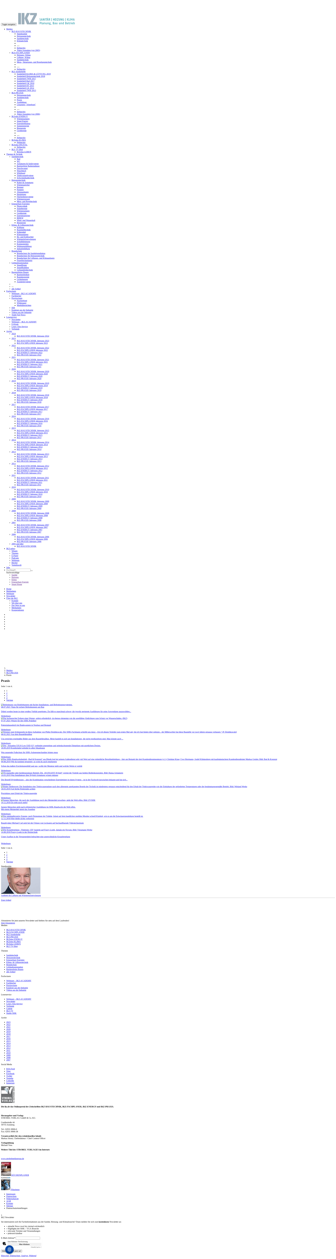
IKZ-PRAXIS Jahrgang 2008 (29, 520)
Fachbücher (16, 296)
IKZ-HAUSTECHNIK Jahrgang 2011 (33, 478)
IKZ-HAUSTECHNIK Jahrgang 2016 (33, 419)
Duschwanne (22, 168)
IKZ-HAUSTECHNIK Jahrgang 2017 (33, 407)
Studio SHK (11, 1013)
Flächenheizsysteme (25, 197)
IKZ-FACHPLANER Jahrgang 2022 (32, 350)
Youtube (9, 1078)
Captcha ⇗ (36, 1247)
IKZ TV (9, 1011)
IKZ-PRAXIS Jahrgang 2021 (29, 367)
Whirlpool (21, 173)
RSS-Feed (10, 1069)
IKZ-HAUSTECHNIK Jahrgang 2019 (33, 383)
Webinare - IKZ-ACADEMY (24, 293)
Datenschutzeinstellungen (16, 1208)
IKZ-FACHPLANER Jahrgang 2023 (32, 343)
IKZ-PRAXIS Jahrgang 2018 (29, 402)
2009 (14, 499)
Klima (14, 580)
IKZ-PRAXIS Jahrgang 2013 (29, 461)
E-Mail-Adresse (8, 1238)
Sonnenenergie (23, 126)
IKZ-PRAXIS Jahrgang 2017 (29, 414)
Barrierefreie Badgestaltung (28, 166)
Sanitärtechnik (23, 38)
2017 (14, 404)
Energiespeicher (23, 215)
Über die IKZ (12, 598)
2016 (14, 416)
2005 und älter (17, 544)
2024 (14, 334)
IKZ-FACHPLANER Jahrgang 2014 (32, 445)
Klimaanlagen (22, 234)
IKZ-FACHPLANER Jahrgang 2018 (32, 397)
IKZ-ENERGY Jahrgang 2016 (29, 423)
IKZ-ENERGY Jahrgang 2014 (29, 447)
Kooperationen (18, 610)
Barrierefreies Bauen (20, 272)
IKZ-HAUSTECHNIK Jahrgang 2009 (33, 501)
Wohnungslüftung (24, 246)
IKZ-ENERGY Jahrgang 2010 (29, 494)
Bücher (15, 563)
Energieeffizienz (23, 123)
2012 (14, 463)
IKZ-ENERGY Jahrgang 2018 (29, 400)
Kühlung (20, 227)
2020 (14, 369)
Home (8, 589)
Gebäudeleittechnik (25, 270)
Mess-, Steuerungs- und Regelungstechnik (34, 62)
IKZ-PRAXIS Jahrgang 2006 (29, 541)
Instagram (10, 1083)
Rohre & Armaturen (25, 182)
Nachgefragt (22, 300)
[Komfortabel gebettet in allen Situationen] (168, 745)
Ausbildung (22, 102)
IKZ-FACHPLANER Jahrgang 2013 (32, 456)
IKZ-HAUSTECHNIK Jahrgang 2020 (33, 371)
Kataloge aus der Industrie (22, 310)
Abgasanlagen (23, 192)
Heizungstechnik (24, 36)
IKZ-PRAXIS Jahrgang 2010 (29, 496)
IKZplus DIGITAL (20, 145)
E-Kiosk (15, 324)
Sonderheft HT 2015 (25, 86)
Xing (8, 1071)
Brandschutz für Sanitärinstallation (31, 253)
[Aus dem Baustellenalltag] (168, 732)
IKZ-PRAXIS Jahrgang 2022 (29, 355)
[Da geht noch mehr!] (168, 800)
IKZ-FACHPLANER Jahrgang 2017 (32, 409)
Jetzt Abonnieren (8, 923)
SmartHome (22, 265)
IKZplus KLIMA (19, 140)
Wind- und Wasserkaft (26, 220)
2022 (14, 345)
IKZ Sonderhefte (19, 71)
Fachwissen (11, 291)
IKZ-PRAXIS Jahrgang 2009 (29, 508)
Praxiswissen (17, 298)
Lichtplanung (22, 279)
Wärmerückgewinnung (26, 239)
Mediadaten (11, 591)
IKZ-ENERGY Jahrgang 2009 (29, 506)
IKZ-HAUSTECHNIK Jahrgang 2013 (33, 454)
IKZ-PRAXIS (17, 93)
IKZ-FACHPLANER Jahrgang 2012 (32, 468)
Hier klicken (24, 1244)
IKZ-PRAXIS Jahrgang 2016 (29, 426)
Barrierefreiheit (23, 275)
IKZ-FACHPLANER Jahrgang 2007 (32, 527)
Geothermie (22, 130)
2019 (14, 381)
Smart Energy (22, 121)
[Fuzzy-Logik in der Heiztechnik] (168, 830)
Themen (15, 553)
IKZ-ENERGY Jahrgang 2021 (29, 364)
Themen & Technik (14, 154)
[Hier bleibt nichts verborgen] (168, 816)
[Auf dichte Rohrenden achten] (168, 786)
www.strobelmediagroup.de (12, 1158)
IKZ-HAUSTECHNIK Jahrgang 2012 (33, 466)
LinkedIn (10, 1081)
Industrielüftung (23, 249)
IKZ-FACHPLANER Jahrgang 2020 (32, 374)
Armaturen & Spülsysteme (28, 164)
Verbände (15, 329)
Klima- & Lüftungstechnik (22, 225)
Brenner (20, 187)
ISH (13, 308)
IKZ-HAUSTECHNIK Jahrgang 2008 (33, 513)
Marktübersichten (24, 305)
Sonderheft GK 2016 (25, 83)
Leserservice (11, 317)
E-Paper (15, 556)
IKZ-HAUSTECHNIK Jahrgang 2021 (33, 360)
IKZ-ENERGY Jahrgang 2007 (29, 530)
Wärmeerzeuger (23, 199)
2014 (14, 440)
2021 (14, 357)
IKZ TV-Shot (17, 149)
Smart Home (17, 584)
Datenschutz (11, 1196)
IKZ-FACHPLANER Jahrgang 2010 (32, 492)
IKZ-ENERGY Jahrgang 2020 (29, 376)
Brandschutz (17, 251)
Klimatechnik (22, 41)
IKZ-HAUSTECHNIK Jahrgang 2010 (33, 489)
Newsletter (16, 319)
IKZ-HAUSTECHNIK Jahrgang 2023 (33, 341)
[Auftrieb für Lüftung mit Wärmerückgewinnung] (168, 881)
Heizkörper (21, 194)
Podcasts (15, 558)
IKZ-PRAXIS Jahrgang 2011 (29, 485)
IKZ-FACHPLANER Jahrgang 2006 (32, 539)
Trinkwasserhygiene (25, 175)
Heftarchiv (21, 48)
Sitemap (9, 1206)
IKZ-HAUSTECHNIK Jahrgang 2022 (33, 348)
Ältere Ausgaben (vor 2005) (28, 50)
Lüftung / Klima (23, 57)
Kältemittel (21, 232)
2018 (14, 393)
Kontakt (15, 601)
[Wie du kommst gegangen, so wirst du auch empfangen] (168, 759)
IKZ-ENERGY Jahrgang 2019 (29, 388)
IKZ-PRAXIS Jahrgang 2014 (29, 449)
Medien (9, 29)
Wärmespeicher (23, 185)
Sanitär (14, 575)
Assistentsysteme (24, 282)
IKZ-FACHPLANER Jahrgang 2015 (32, 433)
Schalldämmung (23, 241)
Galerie (9, 1008)
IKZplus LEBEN (24, 152)
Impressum (10, 1194)
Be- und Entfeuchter (25, 237)
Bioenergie (21, 128)
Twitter (9, 1076)
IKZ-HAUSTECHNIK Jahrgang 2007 (33, 525)
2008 (14, 511)
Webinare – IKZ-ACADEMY (24, 322)
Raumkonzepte (23, 277)
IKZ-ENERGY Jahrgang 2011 (29, 482)
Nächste (9, 700)
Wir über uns (17, 603)
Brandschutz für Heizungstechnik (30, 256)
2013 (14, 452)
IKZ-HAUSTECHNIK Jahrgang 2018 (33, 395)
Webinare (15, 560)
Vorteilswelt (16, 565)
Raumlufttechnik (24, 230)
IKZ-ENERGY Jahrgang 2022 (29, 352)
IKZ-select (10, 548)
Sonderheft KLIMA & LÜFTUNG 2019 (34, 74)
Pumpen (20, 190)
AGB (8, 1201)
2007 (14, 522)
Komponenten (23, 244)
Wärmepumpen (23, 119)
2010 (14, 487)
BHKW (20, 218)
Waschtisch (21, 171)
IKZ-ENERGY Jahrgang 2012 (29, 471)
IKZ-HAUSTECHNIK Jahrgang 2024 (33, 336)
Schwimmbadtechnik (25, 178)
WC (18, 161)
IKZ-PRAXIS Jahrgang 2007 (29, 532)
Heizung (15, 577)
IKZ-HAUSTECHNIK (21, 31)
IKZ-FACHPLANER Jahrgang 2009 (32, 504)
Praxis (19, 100)
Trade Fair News (18, 315)
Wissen (14, 551)
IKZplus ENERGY (20, 116)
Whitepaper (21, 303)
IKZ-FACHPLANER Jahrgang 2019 (32, 386)
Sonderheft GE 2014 (25, 88)
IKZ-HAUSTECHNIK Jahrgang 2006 (33, 537)
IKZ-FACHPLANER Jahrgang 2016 (32, 421)
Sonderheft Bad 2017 (26, 81)
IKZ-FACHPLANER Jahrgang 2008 (32, 515)
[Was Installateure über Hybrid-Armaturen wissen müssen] (168, 773)
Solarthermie (22, 208)
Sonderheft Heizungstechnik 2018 (31, 76)
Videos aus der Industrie (22, 312)
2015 (14, 428)
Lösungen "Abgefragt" (26, 105)
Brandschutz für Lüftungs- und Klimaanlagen (35, 258)
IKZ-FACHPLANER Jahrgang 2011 (32, 480)
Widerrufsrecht (12, 1199)
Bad (18, 159)
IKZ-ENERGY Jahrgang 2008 (29, 518)
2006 (14, 534)
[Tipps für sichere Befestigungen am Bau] (168, 705)
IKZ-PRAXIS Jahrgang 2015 (29, 437)
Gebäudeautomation (20, 263)
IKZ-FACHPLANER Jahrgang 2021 (32, 362)
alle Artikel (16, 289)
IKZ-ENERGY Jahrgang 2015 (29, 435)
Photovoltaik (22, 206)
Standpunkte (22, 34)
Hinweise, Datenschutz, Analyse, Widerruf (18, 1256)
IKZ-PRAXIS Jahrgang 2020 (29, 378)
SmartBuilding (23, 267)
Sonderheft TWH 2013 (26, 90)
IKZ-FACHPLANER (21, 53)
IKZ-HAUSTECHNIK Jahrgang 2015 (33, 430)
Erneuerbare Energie (20, 582)
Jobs (8, 567)
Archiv (9, 331)
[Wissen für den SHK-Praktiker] (168, 718)
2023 (14, 338)
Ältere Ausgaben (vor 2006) (28, 114)
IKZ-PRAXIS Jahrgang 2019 (29, 390)
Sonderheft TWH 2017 (26, 79)
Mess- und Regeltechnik (27, 201)
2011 (14, 475)
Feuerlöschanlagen (24, 260)
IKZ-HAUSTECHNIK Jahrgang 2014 (33, 442)
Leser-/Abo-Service (20, 326)
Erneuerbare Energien (21, 204)
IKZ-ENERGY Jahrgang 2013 (29, 459)
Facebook (10, 1073)
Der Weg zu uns (18, 605)
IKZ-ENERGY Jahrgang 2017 (29, 411)
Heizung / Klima (24, 55)
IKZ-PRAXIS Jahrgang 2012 (29, 473)
